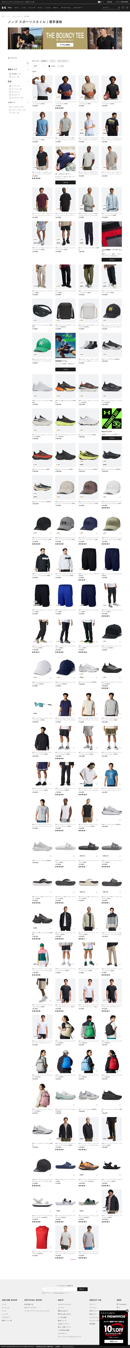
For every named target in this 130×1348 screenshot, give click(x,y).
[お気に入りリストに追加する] (50, 97)
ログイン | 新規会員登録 (122, 1)
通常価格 (26, 16)
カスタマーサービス (64, 1304)
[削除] (47, 61)
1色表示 (62, 66)
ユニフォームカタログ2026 (98, 1320)
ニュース (61, 1307)
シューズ (47, 7)
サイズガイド (62, 1333)
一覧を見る (65, 182)
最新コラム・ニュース (96, 1314)
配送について (62, 1320)
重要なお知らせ (63, 1311)
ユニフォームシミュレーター (98, 1317)
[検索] (119, 8)
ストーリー (93, 1307)
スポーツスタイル (17, 16)
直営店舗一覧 (28, 1304)
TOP (3, 16)
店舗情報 (109, 2)
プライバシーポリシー (59, 1292)
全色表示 (53, 66)
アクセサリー (6, 1317)
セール (17, 7)
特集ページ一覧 (7, 1320)
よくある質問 (62, 1317)
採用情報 (92, 1324)
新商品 (10, 7)
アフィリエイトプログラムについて (69, 1336)
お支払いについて (63, 1324)
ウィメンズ (31, 7)
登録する (81, 1289)
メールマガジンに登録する (65, 1285)
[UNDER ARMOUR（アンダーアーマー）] (4, 7)
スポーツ (55, 7)
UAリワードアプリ (30, 1307)
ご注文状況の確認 (63, 1330)
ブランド (92, 1304)
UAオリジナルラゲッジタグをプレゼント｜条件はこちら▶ (18, 2)
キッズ (40, 7)
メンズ (24, 7)
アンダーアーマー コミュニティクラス (36, 1311)
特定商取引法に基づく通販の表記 (44, 1346)
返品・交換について (64, 1327)
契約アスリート (94, 1311)
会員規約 (57, 1346)
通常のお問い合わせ (64, 1314)
